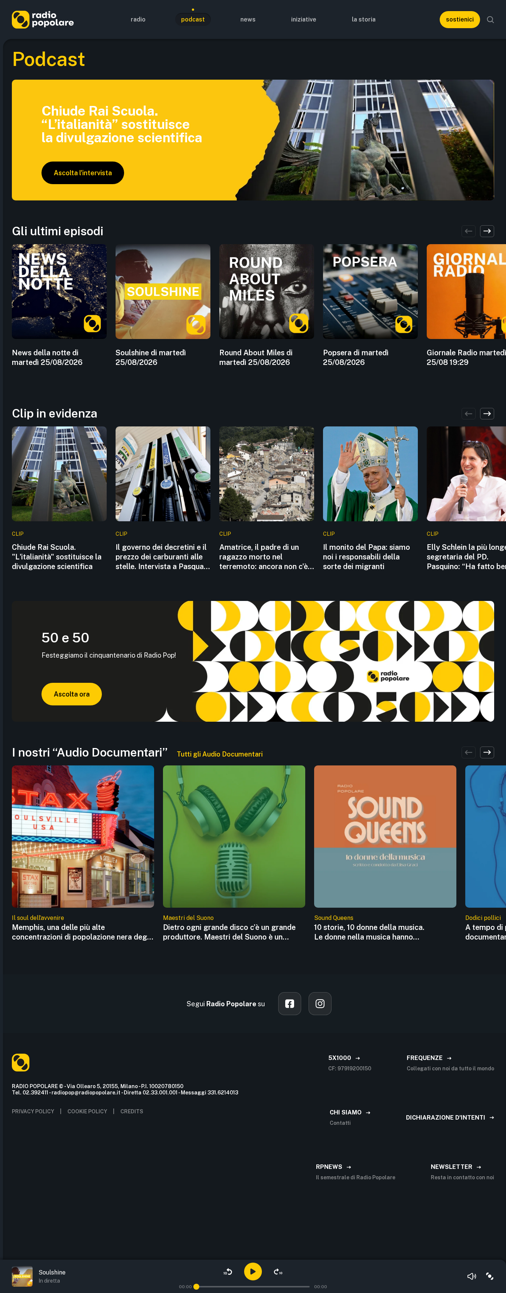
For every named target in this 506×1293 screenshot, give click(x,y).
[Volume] (471, 1276)
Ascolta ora (72, 694)
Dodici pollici (483, 917)
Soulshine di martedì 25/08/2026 (151, 357)
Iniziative (303, 19)
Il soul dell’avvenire (38, 917)
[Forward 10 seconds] (278, 1271)
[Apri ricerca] (490, 19)
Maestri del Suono (188, 917)
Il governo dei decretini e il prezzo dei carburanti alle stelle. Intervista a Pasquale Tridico (163, 557)
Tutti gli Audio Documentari (220, 754)
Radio (138, 19)
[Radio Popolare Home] (43, 19)
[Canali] (489, 1276)
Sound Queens (333, 917)
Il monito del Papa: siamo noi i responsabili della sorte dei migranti (366, 557)
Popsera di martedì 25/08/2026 (356, 357)
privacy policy (33, 1111)
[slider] (196, 1287)
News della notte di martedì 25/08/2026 (47, 357)
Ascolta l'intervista (83, 173)
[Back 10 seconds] (227, 1271)
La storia (364, 19)
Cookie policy (87, 1111)
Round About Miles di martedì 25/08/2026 (256, 357)
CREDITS (131, 1111)
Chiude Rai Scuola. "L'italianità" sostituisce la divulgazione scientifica (56, 557)
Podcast (193, 19)
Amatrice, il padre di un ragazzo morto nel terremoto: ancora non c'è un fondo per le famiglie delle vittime (263, 557)
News (248, 19)
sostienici (460, 19)
